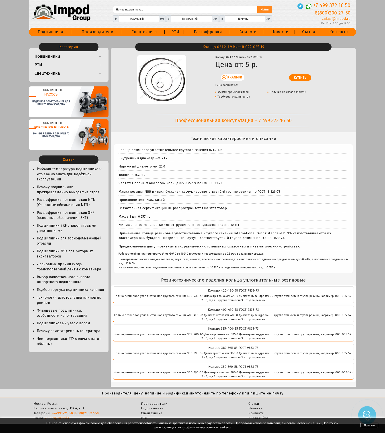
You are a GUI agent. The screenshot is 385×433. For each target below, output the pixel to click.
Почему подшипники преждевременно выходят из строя (68, 189)
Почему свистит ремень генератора (68, 331)
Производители (97, 31)
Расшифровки (208, 31)
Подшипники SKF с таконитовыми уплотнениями (66, 228)
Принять (369, 425)
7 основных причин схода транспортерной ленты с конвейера (69, 266)
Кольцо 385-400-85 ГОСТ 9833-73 (233, 329)
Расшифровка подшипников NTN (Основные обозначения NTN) (66, 202)
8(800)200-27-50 (332, 13)
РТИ (175, 31)
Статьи (308, 31)
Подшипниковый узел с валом (63, 323)
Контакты (338, 31)
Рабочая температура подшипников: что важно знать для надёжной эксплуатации (69, 174)
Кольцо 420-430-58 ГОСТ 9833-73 (233, 290)
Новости (279, 31)
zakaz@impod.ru (336, 18)
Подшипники (50, 31)
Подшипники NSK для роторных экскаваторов (65, 253)
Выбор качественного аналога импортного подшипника (63, 279)
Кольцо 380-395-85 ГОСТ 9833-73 (233, 348)
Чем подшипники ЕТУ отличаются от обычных (69, 341)
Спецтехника (144, 31)
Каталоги (247, 31)
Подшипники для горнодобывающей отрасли (69, 240)
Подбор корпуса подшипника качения (70, 290)
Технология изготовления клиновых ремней (69, 300)
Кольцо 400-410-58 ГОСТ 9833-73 (233, 310)
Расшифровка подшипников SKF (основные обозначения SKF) (65, 215)
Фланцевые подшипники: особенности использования (62, 313)
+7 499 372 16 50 (331, 5)
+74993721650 (62, 413)
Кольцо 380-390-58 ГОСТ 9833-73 (233, 367)
